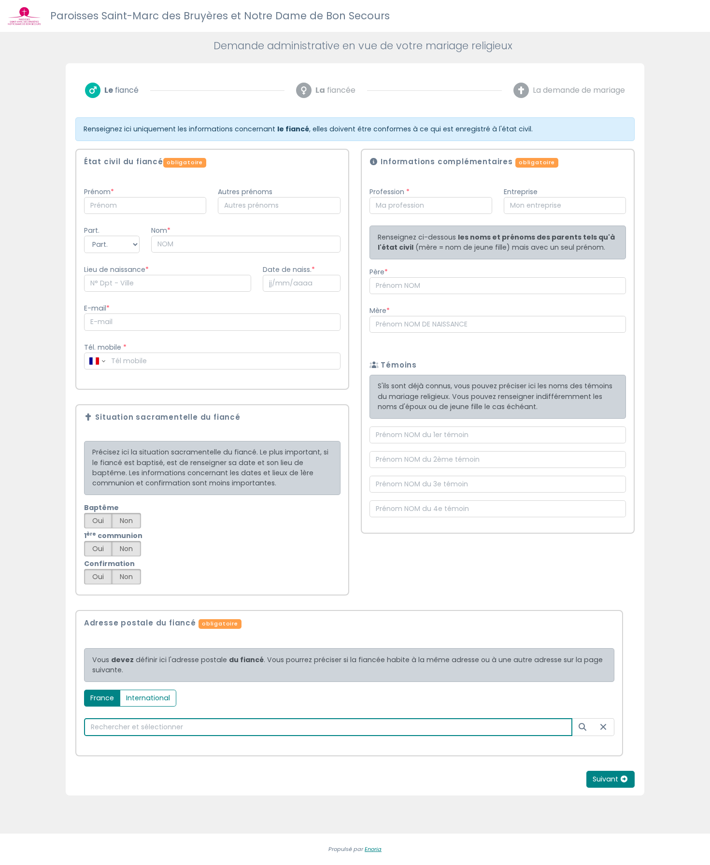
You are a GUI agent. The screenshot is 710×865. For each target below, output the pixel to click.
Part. (91, 230)
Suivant (606, 779)
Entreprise (521, 192)
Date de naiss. (287, 269)
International (148, 698)
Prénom (97, 192)
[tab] (111, 90)
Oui (98, 520)
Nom (159, 230)
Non (126, 520)
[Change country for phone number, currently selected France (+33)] (96, 361)
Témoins (398, 365)
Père (376, 272)
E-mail (95, 308)
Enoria (373, 849)
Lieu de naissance (114, 269)
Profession (387, 192)
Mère (377, 310)
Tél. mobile (105, 347)
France (102, 698)
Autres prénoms (245, 192)
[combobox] (145, 205)
